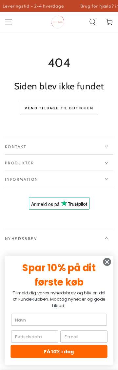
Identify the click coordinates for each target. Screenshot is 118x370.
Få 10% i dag (59, 351)
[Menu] (8, 22)
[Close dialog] (107, 262)
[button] (92, 22)
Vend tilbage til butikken (59, 108)
